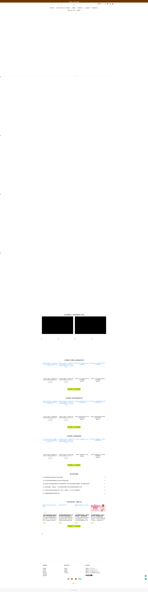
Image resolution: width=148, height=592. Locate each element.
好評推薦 (65, 569)
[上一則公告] (41, 1)
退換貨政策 (45, 572)
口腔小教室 (66, 572)
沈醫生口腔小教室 (71, 10)
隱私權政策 (45, 575)
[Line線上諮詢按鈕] (146, 576)
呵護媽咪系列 (95, 7)
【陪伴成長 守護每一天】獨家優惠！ (63, 7)
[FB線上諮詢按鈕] (146, 579)
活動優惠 (73, 7)
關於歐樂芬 (52, 7)
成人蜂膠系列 (87, 7)
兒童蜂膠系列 (80, 7)
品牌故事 (65, 568)
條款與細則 (45, 574)
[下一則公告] (106, 1)
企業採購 (44, 569)
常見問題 (44, 568)
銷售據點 (78, 10)
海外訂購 (44, 571)
